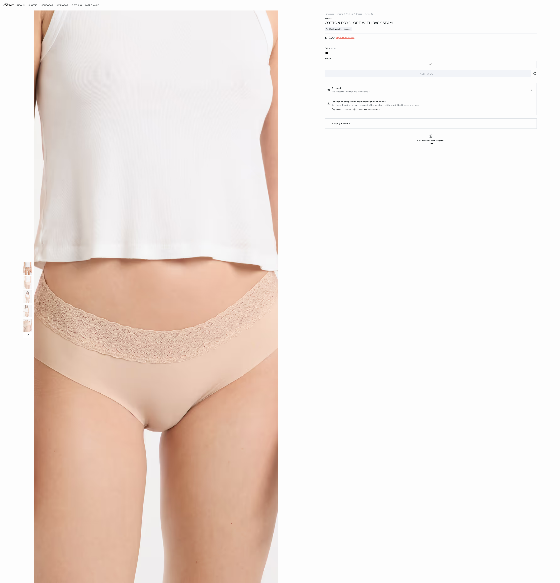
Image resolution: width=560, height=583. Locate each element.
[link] (20, 5)
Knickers (349, 14)
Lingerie (339, 14)
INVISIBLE (328, 18)
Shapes (359, 14)
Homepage (329, 14)
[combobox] (431, 64)
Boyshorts (368, 14)
